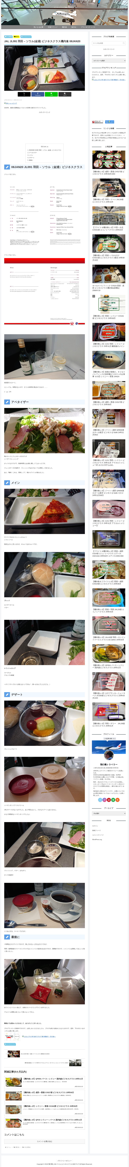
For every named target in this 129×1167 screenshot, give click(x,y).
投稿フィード (96, 830)
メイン (31, 155)
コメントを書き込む (44, 1141)
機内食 (17, 36)
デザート (31, 157)
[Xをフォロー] (100, 800)
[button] (64, 94)
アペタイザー (33, 152)
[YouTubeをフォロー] (109, 800)
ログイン (95, 826)
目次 (42, 146)
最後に (31, 160)
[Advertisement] (44, 128)
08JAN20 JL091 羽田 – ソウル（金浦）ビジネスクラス (45, 150)
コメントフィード (98, 835)
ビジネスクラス (26, 36)
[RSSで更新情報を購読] (117, 800)
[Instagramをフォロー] (104, 800)
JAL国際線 (9, 36)
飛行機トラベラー (109, 764)
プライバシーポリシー (64, 1161)
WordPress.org (97, 839)
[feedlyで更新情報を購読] (113, 800)
